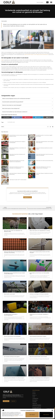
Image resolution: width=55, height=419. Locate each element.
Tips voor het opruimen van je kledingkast (12, 336)
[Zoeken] (47, 2)
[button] (52, 410)
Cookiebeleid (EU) (35, 398)
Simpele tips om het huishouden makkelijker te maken (39, 315)
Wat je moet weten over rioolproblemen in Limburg (40, 230)
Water (2, 59)
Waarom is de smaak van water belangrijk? (27, 105)
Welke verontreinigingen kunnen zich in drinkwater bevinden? (27, 98)
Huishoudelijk (4, 21)
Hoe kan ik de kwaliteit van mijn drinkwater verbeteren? (27, 111)
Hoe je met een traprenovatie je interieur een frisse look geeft (40, 252)
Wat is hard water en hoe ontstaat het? (27, 108)
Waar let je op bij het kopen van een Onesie (38, 356)
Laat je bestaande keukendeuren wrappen (38, 336)
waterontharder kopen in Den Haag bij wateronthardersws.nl (36, 54)
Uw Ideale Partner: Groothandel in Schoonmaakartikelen (10, 315)
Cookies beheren (46, 414)
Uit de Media (34, 401)
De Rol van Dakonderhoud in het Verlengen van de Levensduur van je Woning (14, 252)
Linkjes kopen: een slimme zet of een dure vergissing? (36, 405)
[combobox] (41, 2)
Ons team (34, 393)
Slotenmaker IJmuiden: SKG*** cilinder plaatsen (17, 179)
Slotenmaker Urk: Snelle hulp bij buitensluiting (44, 160)
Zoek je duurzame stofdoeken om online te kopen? (14, 377)
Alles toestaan (32, 414)
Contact (33, 396)
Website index (34, 403)
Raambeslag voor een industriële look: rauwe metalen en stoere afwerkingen (14, 273)
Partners (33, 395)
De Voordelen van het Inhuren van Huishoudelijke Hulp (39, 273)
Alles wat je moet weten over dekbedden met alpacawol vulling (13, 231)
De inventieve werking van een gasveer (12, 356)
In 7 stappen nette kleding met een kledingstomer (40, 377)
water (14, 122)
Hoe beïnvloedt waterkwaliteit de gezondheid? (27, 101)
